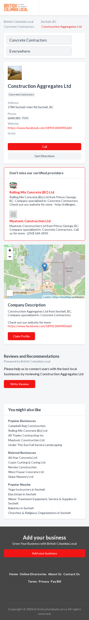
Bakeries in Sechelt (21, 508)
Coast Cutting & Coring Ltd (26, 462)
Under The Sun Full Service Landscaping (35, 445)
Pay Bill (56, 581)
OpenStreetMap (62, 297)
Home (13, 574)
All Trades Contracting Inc (26, 435)
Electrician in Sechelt (22, 494)
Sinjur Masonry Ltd (20, 476)
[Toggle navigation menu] (83, 7)
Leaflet (47, 297)
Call (44, 146)
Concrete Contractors (19, 26)
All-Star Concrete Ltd (22, 457)
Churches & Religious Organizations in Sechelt (39, 513)
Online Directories (33, 574)
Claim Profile (21, 336)
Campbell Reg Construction (27, 426)
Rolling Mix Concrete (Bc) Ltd (27, 430)
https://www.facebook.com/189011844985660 (40, 326)
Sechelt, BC (49, 21)
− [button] (9, 256)
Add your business (44, 553)
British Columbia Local (18, 21)
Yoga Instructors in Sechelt (26, 489)
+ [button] (9, 250)
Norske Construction (22, 467)
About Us (55, 574)
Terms (32, 581)
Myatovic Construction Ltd (26, 440)
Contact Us (71, 574)
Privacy (44, 581)
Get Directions (45, 156)
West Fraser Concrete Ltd (26, 472)
